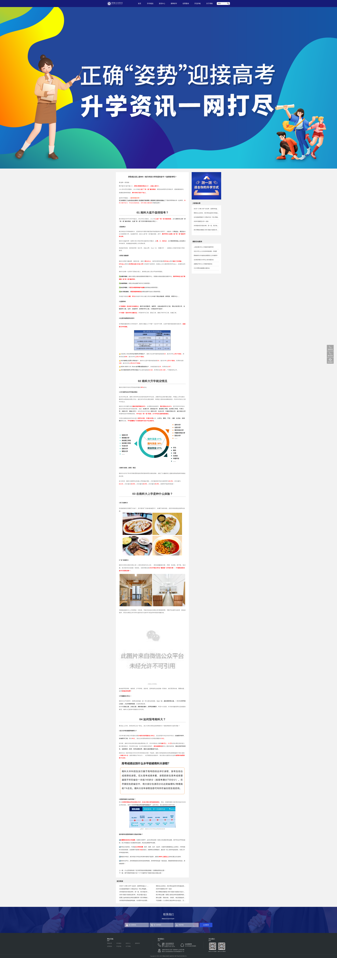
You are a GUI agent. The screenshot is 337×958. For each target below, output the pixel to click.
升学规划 (150, 3)
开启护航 (197, 3)
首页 (139, 3)
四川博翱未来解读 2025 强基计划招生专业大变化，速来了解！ (170, 892)
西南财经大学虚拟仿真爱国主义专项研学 (205, 255)
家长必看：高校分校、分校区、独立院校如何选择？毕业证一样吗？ (170, 897)
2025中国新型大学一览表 (164, 889)
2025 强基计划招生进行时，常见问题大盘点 (133, 894)
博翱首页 (109, 943)
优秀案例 (186, 3)
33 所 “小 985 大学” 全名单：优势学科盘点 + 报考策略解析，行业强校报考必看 (134, 886)
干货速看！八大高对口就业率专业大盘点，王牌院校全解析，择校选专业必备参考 (170, 900)
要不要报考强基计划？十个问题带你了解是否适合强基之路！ (144, 873)
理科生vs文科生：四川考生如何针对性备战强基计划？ (170, 886)
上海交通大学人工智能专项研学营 (204, 247)
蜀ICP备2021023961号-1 (180, 956)
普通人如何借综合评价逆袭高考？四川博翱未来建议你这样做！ (134, 897)
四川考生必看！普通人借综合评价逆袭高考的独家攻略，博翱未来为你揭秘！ (170, 894)
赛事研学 (174, 3)
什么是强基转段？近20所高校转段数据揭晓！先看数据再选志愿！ (145, 870)
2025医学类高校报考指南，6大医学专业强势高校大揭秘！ (134, 900)
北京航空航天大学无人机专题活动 (204, 259)
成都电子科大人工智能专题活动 (203, 264)
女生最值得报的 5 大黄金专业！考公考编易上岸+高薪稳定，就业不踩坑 (134, 889)
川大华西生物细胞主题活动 (202, 268)
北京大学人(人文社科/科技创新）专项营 (205, 251)
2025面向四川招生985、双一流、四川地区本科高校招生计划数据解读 (134, 892)
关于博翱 (209, 3)
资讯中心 (162, 3)
